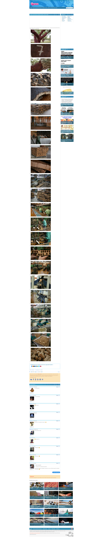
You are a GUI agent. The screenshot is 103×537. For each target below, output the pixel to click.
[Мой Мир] (35, 366)
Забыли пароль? (33, 0)
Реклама (68, 0)
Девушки (69, 17)
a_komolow (31, 412)
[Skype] (38, 366)
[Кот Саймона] (70, 536)
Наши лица (63, 20)
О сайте (31, 528)
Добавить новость (44, 7)
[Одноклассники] (32, 366)
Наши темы (69, 20)
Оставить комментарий (56, 472)
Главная (31, 7)
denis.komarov (31, 429)
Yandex (50, 0)
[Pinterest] (40, 366)
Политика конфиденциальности (37, 528)
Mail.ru (48, 0)
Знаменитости (64, 18)
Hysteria (31, 395)
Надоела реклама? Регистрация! (37, 7)
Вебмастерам (53, 528)
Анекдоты (69, 16)
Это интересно (64, 16)
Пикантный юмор (64, 17)
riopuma (31, 463)
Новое (49, 7)
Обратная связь (70, 0)
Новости (63, 19)
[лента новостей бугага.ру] (73, 0)
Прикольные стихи (70, 19)
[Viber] (36, 366)
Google (46, 0)
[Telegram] (39, 366)
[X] (33, 366)
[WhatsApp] (37, 366)
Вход (30, 0)
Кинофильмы (69, 18)
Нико (30, 446)
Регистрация (36, 0)
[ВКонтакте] (31, 366)
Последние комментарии (53, 7)
